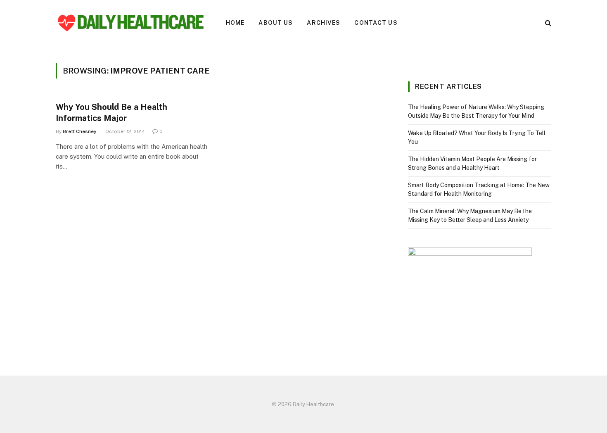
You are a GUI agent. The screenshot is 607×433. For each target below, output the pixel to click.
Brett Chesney (80, 131)
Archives (323, 22)
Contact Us (375, 22)
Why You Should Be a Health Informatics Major (111, 112)
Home (235, 22)
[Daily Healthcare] (130, 22)
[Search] (547, 23)
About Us (275, 22)
